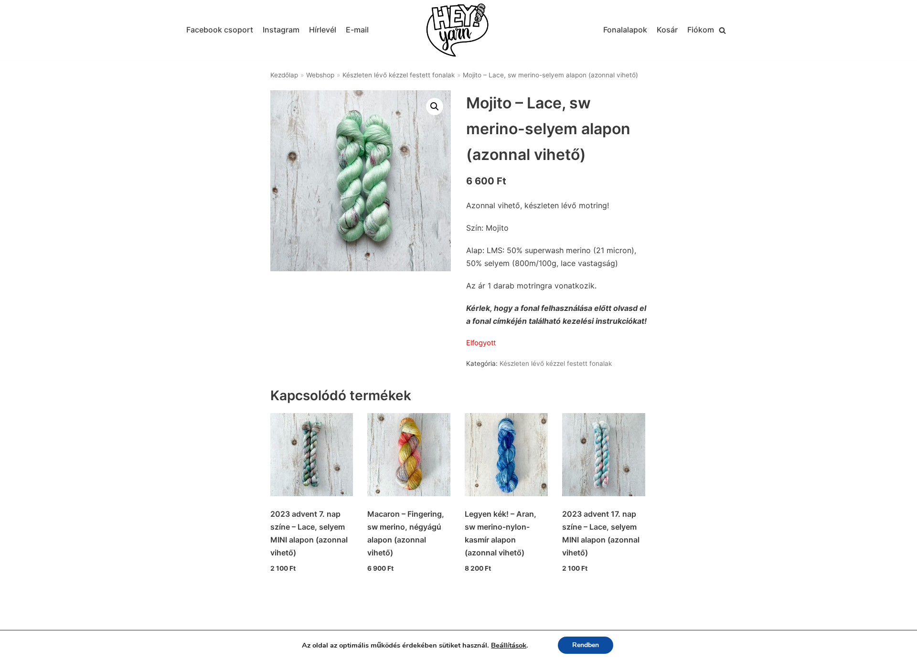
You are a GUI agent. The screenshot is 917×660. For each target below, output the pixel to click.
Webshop (320, 75)
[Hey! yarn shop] (458, 30)
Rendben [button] (585, 644)
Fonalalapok (625, 29)
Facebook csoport (219, 29)
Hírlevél (322, 29)
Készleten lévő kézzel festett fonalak (398, 75)
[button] (722, 30)
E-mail (357, 29)
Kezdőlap (284, 75)
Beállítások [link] (508, 645)
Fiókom (700, 29)
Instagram (281, 29)
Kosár (667, 29)
